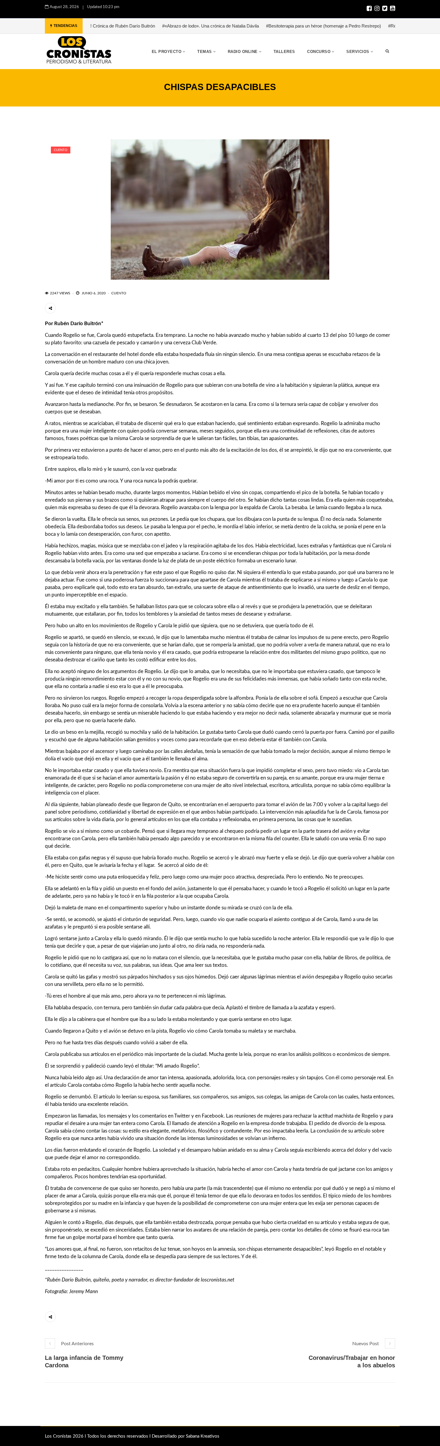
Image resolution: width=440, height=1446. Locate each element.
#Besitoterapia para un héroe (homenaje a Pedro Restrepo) (284, 25)
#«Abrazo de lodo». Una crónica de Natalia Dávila (172, 25)
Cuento (60, 150)
